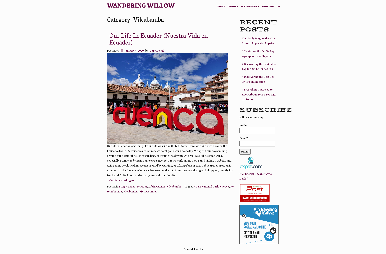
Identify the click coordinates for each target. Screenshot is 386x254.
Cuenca (130, 186)
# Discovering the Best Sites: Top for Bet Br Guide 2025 (259, 66)
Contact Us (271, 6)
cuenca (224, 186)
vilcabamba (130, 191)
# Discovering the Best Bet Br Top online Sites (258, 79)
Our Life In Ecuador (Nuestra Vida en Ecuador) (158, 40)
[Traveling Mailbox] (259, 224)
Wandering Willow (141, 6)
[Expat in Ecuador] (251, 162)
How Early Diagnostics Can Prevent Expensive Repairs (258, 41)
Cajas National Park (206, 186)
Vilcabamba (174, 186)
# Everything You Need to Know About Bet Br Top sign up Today (259, 94)
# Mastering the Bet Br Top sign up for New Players (258, 54)
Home (221, 6)
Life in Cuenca (157, 186)
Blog (232, 6)
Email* (243, 138)
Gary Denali (157, 50)
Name (243, 125)
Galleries (249, 6)
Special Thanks (193, 249)
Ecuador (142, 186)
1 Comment (151, 191)
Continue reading (121, 180)
